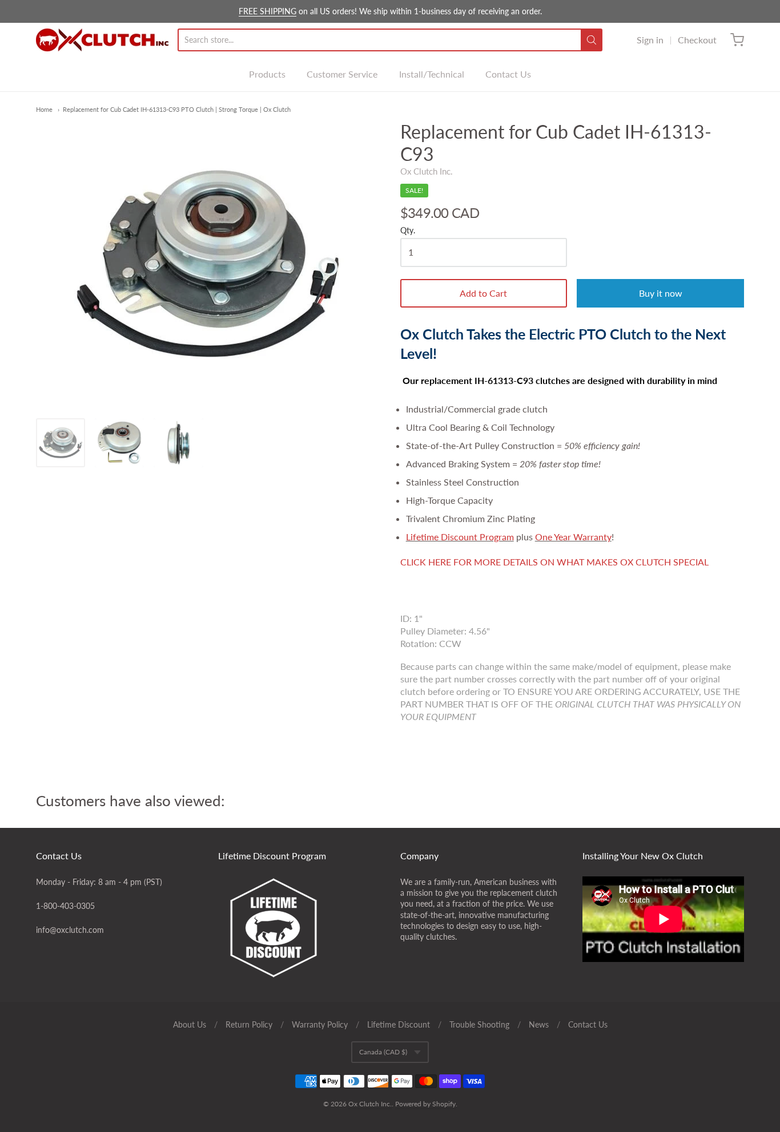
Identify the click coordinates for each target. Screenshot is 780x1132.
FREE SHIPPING (267, 11)
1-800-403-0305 (65, 906)
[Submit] (591, 40)
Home (44, 109)
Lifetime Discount (398, 1024)
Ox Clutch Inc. (426, 171)
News (539, 1024)
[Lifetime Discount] (299, 927)
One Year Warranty (573, 536)
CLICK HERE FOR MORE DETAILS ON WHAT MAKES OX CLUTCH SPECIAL (554, 561)
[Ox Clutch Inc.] (102, 40)
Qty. (407, 230)
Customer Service (342, 73)
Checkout (697, 39)
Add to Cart (483, 293)
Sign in (650, 39)
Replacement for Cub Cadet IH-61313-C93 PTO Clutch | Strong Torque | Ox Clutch (177, 109)
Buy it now (660, 293)
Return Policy (249, 1024)
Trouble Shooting (479, 1024)
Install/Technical (431, 73)
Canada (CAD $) (383, 1052)
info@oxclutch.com (70, 930)
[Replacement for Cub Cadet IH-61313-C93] (60, 442)
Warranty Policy (320, 1024)
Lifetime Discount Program (460, 536)
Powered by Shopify (425, 1103)
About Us (189, 1024)
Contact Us (508, 73)
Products (267, 73)
